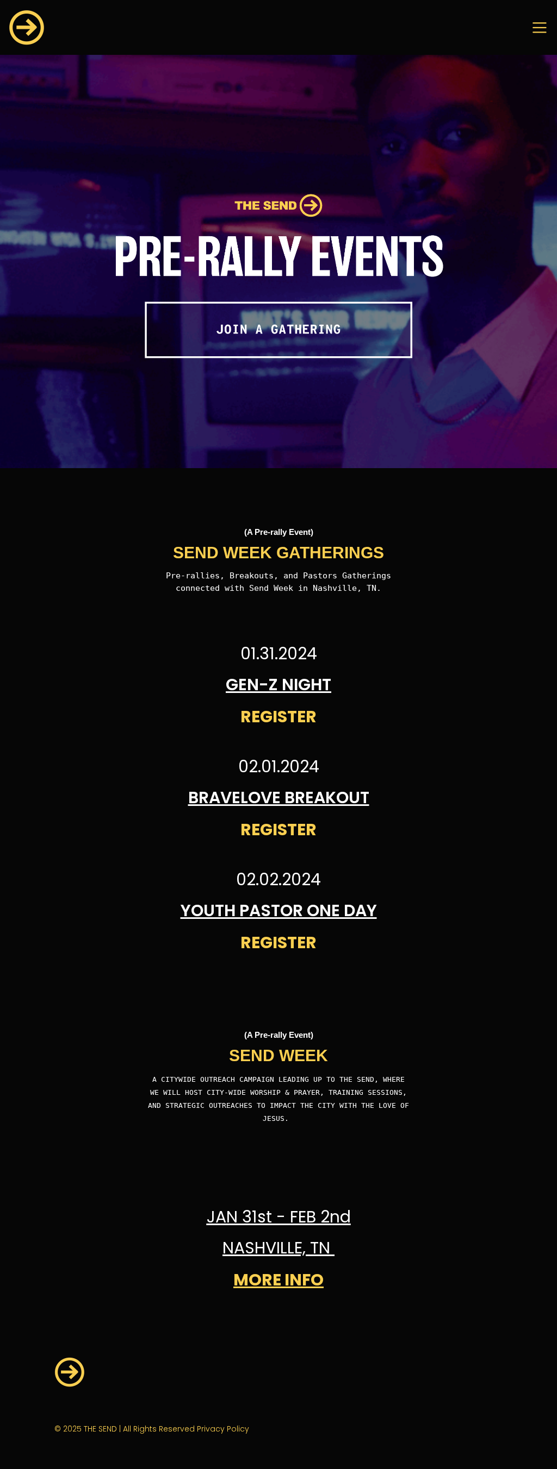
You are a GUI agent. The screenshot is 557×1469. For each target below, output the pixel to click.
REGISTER (278, 716)
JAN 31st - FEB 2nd (279, 1216)
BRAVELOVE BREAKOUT (278, 797)
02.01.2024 (278, 766)
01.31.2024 (278, 653)
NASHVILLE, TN (278, 1247)
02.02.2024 (278, 879)
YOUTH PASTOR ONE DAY (279, 910)
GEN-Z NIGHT (278, 684)
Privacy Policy (223, 1428)
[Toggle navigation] (539, 27)
